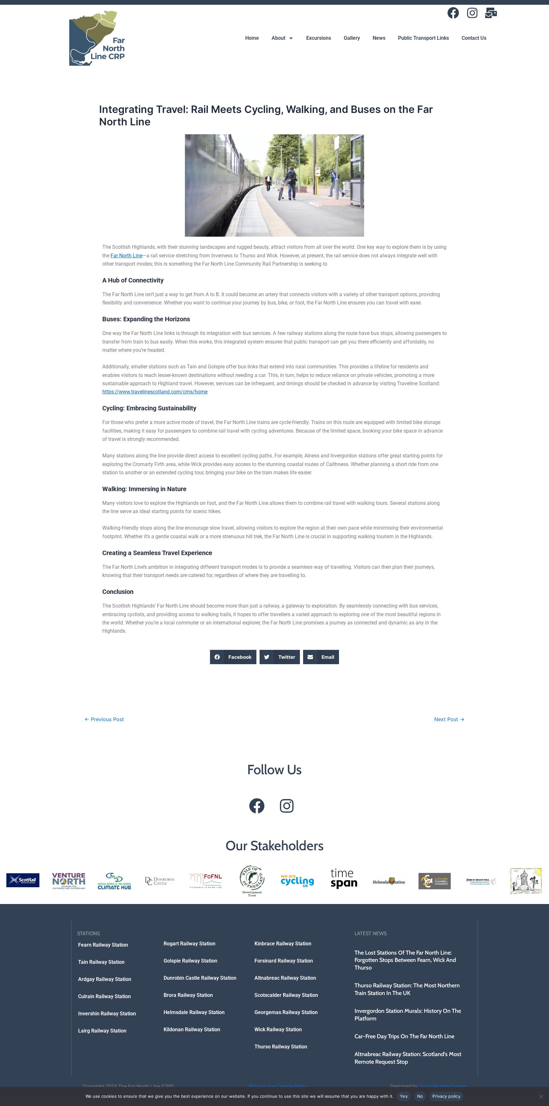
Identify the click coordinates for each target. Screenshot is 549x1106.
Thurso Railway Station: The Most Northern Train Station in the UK (407, 989)
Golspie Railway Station (190, 961)
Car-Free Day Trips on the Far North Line (404, 1036)
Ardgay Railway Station (104, 979)
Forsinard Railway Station (283, 961)
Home (252, 38)
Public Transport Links (423, 38)
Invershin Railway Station (107, 1014)
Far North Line (126, 256)
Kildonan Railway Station (192, 1029)
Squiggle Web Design (443, 1086)
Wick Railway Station (278, 1029)
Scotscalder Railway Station (286, 995)
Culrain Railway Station (104, 996)
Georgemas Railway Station (286, 1012)
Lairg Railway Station (102, 1031)
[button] (233, 657)
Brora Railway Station (188, 995)
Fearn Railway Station (103, 945)
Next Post (449, 719)
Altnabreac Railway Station (285, 978)
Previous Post (104, 719)
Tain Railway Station (101, 962)
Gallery (352, 38)
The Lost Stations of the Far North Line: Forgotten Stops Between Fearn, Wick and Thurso (405, 960)
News (379, 38)
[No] (541, 1096)
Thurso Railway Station (280, 1047)
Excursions (318, 38)
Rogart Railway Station (189, 944)
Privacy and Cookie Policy (278, 1086)
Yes (404, 1096)
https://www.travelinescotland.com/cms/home (154, 392)
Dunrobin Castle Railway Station (200, 978)
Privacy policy (446, 1096)
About (278, 38)
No (420, 1096)
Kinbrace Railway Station (282, 944)
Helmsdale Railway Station (194, 1012)
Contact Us (474, 38)
